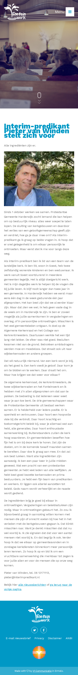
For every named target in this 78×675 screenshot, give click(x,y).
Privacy (39, 638)
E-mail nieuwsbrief (18, 638)
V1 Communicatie (42, 671)
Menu (60, 12)
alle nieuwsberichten (32, 584)
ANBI (69, 638)
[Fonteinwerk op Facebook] (43, 630)
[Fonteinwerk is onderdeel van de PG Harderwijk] (39, 659)
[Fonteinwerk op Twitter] (34, 630)
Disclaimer (55, 638)
